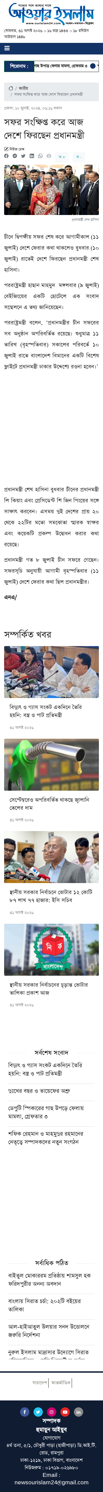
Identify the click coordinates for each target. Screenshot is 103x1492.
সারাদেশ (39, 1383)
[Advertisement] (51, 430)
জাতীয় (23, 88)
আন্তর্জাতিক (60, 1383)
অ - (79, 157)
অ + (62, 157)
